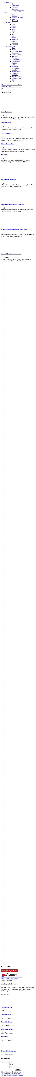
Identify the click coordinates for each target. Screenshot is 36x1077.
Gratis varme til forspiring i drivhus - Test (14, 229)
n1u (20, 1072)
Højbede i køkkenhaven (8, 179)
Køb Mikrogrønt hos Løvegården (10, 1073)
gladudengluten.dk (17, 1075)
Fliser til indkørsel (6, 133)
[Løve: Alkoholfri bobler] (6, 86)
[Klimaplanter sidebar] (11, 977)
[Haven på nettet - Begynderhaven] (11, 85)
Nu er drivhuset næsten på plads (11, 254)
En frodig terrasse (6, 112)
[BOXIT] (9, 978)
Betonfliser (4, 155)
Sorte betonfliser (6, 122)
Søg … (3, 88)
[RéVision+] (9, 975)
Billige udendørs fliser (7, 144)
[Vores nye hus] (9, 972)
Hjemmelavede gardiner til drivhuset (12, 204)
